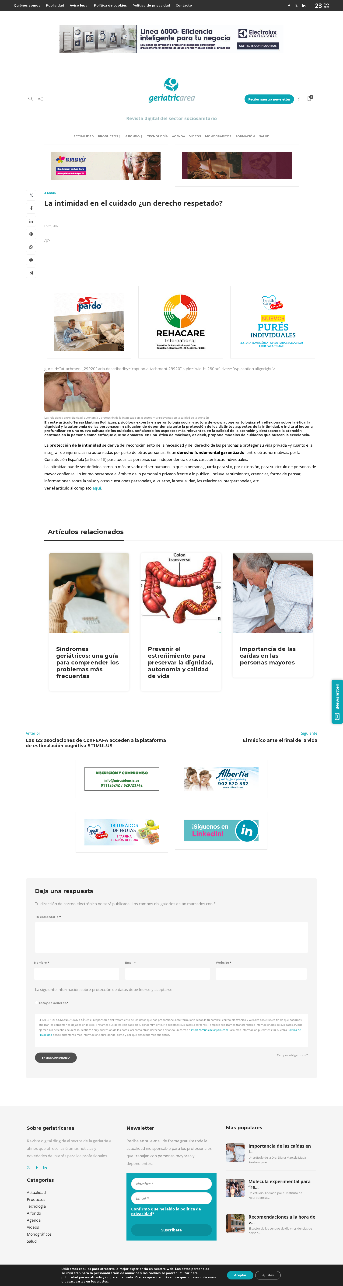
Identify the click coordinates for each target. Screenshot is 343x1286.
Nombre (41, 963)
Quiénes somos (27, 5)
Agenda (178, 136)
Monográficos (218, 136)
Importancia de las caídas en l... (279, 1148)
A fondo (132, 136)
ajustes (102, 1281)
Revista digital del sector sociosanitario (171, 118)
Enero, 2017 (51, 226)
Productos (108, 136)
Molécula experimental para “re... (279, 1184)
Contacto (184, 5)
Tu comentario (48, 917)
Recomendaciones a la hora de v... (281, 1219)
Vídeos (195, 136)
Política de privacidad (151, 5)
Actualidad (84, 136)
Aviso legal (79, 5)
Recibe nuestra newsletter (269, 99)
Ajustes (268, 1275)
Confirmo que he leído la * (166, 1211)
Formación (245, 136)
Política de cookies (110, 5)
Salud (264, 136)
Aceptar (240, 1275)
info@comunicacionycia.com (209, 1030)
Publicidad (55, 5)
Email (130, 963)
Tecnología (157, 136)
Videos (33, 1227)
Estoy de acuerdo (53, 1003)
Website (223, 963)
